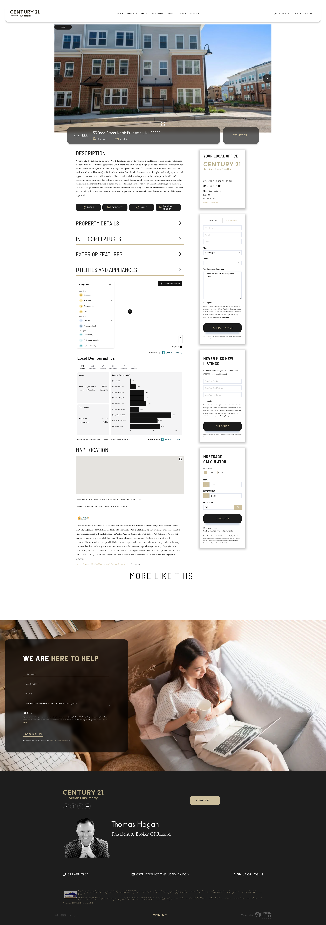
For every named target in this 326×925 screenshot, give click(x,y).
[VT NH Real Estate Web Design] (256, 915)
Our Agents (215, 202)
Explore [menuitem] (144, 13)
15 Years (221, 472)
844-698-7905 (282, 13)
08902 (123, 564)
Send (33, 735)
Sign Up (297, 13)
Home (78, 564)
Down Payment (209, 491)
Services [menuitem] (131, 13)
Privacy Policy (224, 317)
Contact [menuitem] (194, 13)
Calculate (222, 518)
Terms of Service (63, 740)
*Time (205, 258)
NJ (92, 564)
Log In (308, 13)
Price (205, 480)
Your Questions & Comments (213, 269)
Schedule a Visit (231, 220)
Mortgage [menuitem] (157, 13)
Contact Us (206, 202)
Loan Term (208, 468)
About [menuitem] (181, 13)
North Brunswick (112, 564)
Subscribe (222, 426)
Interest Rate (209, 502)
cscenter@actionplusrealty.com (162, 874)
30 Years (210, 472)
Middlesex (100, 564)
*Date (205, 248)
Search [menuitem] (117, 13)
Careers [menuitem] (171, 13)
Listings (86, 564)
